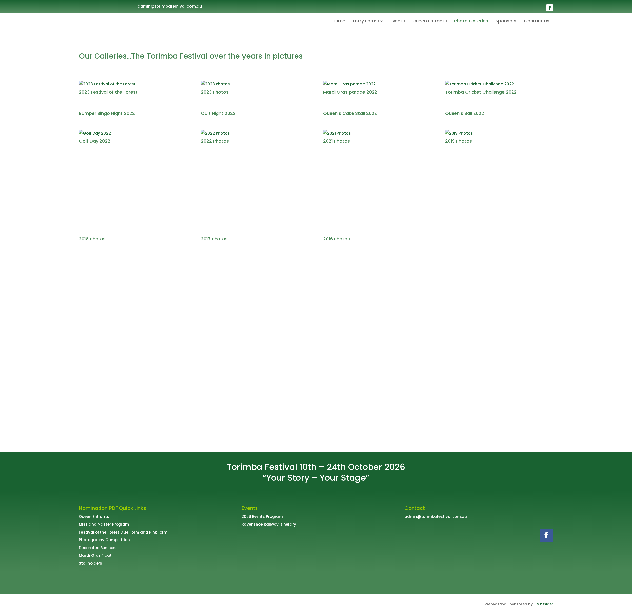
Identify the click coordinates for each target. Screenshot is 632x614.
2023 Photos (215, 92)
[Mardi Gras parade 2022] (377, 84)
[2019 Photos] (499, 133)
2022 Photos (215, 141)
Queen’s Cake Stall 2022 (350, 113)
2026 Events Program (262, 516)
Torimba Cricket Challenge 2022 (481, 92)
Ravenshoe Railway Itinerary (269, 524)
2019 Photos (458, 141)
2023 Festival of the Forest (108, 92)
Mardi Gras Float (95, 555)
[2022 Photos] (255, 133)
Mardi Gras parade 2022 (350, 92)
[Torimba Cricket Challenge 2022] (499, 84)
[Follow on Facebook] (549, 7)
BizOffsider (543, 604)
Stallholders (90, 563)
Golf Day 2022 (94, 141)
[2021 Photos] (377, 133)
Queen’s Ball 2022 (464, 113)
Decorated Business (98, 547)
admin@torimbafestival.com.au (170, 6)
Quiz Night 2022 (218, 113)
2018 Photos (92, 239)
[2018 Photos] (133, 196)
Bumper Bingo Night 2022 (107, 113)
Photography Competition (104, 539)
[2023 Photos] (255, 84)
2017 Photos (214, 239)
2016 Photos (336, 239)
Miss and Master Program (104, 524)
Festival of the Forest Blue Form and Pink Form (123, 532)
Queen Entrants (94, 516)
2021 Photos (336, 141)
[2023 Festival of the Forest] (133, 84)
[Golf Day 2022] (133, 133)
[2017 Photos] (255, 196)
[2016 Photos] (377, 196)
